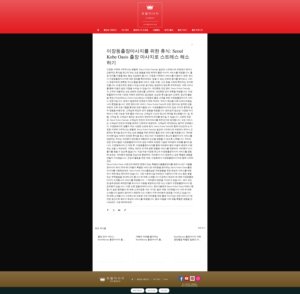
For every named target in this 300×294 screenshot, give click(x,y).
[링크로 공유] (125, 210)
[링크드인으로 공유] (119, 210)
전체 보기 (201, 228)
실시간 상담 (151, 290)
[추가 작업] (192, 44)
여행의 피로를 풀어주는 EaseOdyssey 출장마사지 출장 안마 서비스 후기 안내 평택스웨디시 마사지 (150, 238)
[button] (169, 30)
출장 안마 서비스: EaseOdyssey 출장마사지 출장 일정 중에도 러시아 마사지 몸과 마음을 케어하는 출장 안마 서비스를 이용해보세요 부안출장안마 (112, 238)
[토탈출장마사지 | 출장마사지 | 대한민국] (186, 278)
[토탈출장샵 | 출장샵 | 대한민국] (198, 278)
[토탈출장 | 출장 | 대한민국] (192, 278)
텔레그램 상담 (137, 290)
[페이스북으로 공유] (108, 210)
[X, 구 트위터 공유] (113, 210)
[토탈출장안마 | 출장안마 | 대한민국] (181, 278)
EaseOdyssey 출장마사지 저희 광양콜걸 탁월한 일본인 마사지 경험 (187, 238)
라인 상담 (164, 290)
